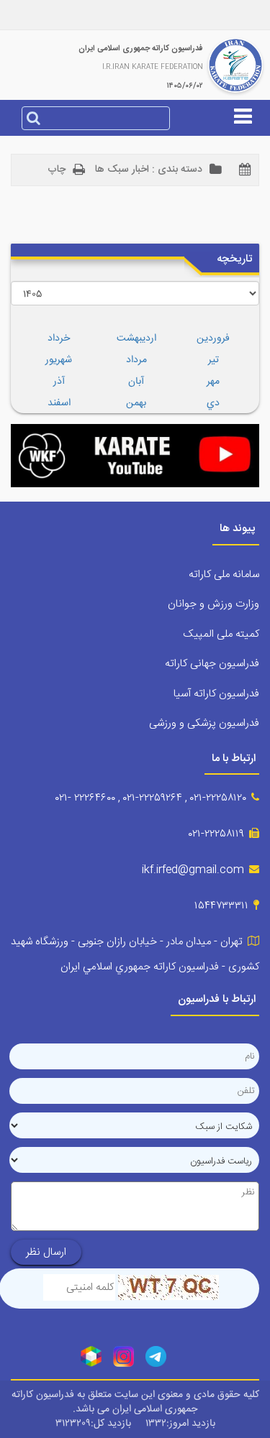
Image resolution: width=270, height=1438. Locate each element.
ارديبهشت (136, 338)
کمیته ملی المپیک (221, 634)
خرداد (59, 338)
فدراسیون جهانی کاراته (212, 664)
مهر (213, 382)
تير (213, 360)
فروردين (213, 338)
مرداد (136, 360)
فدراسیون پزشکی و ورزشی (204, 723)
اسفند (59, 403)
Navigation (135, 164)
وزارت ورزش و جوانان (213, 604)
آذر (59, 382)
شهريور (58, 360)
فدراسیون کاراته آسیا (216, 694)
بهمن (136, 403)
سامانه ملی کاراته (224, 575)
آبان (136, 382)
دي (213, 403)
